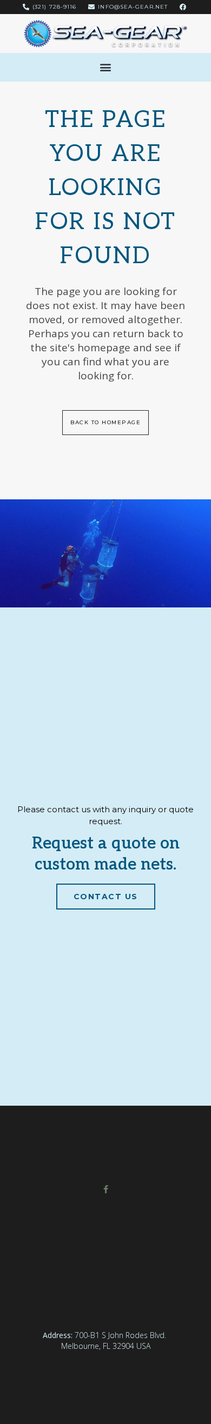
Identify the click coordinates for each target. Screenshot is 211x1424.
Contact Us (106, 896)
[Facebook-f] (106, 1189)
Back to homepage (105, 422)
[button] (106, 67)
